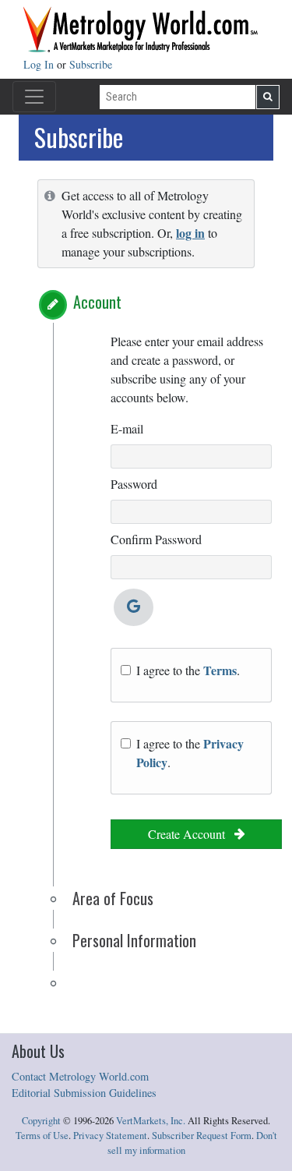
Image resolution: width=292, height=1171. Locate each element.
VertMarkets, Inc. (150, 1120)
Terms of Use (42, 1135)
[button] (53, 305)
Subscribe (90, 64)
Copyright (41, 1120)
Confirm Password (156, 539)
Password (134, 484)
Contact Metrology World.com (80, 1076)
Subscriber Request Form (202, 1135)
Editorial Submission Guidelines (84, 1092)
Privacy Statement (110, 1135)
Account (97, 301)
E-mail (127, 428)
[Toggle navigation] (34, 96)
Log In (40, 64)
